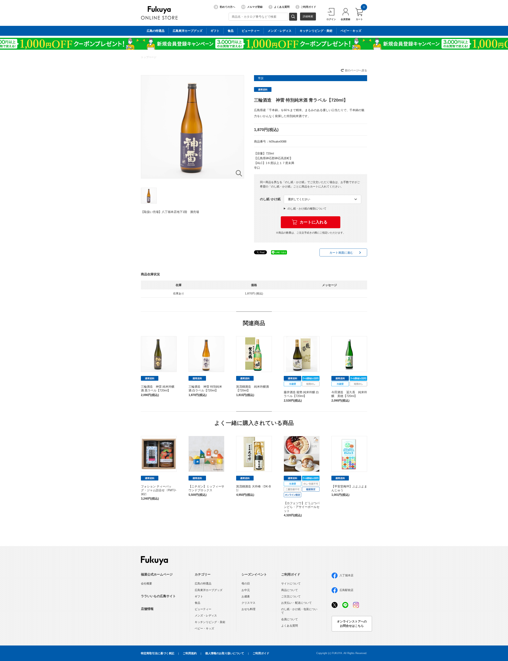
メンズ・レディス (280, 30)
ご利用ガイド (308, 6)
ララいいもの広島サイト (158, 596)
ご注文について (291, 596)
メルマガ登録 (255, 6)
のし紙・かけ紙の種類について (307, 208)
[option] (192, 127)
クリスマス (248, 602)
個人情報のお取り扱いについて (224, 653)
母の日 (245, 583)
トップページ (148, 57)
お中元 (245, 590)
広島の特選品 (156, 30)
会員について (289, 619)
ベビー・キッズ (351, 30)
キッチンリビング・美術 (316, 30)
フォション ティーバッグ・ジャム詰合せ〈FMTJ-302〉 (158, 490)
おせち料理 (248, 609)
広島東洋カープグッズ (187, 30)
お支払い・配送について (296, 602)
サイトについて (291, 583)
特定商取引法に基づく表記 (157, 653)
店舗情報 (147, 609)
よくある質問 (282, 6)
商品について (289, 590)
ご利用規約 (190, 653)
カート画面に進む (341, 252)
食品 (231, 30)
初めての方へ (227, 6)
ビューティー (251, 30)
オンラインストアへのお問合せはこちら (352, 624)
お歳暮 (245, 596)
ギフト (215, 30)
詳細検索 (308, 16)
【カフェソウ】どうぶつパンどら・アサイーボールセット (301, 506)
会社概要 (146, 583)
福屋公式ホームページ (157, 574)
